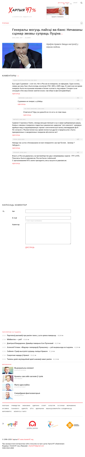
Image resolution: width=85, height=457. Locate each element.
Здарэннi (35, 405)
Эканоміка (26, 405)
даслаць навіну (63, 2)
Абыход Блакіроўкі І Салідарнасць (59, 408)
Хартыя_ (22, 10)
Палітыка (5, 405)
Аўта (32, 408)
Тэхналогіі (15, 408)
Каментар (15, 224)
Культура (51, 405)
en (71, 3)
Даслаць (30, 247)
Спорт (44, 405)
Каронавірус (7, 411)
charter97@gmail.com (36, 446)
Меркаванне (7, 364)
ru (67, 3)
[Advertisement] (42, 185)
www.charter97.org (26, 439)
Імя (13, 211)
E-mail (14, 218)
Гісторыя (61, 405)
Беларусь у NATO (20, 411)
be (64, 3)
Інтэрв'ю (5, 408)
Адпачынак (40, 408)
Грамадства (15, 405)
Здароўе (24, 408)
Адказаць (16, 94)
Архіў (75, 2)
